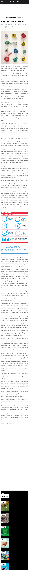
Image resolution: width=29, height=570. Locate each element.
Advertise (3, 493)
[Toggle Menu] (2, 2)
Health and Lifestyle (11, 17)
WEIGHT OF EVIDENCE (12, 21)
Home (2, 17)
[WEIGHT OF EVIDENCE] (15, 63)
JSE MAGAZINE (14, 1)
